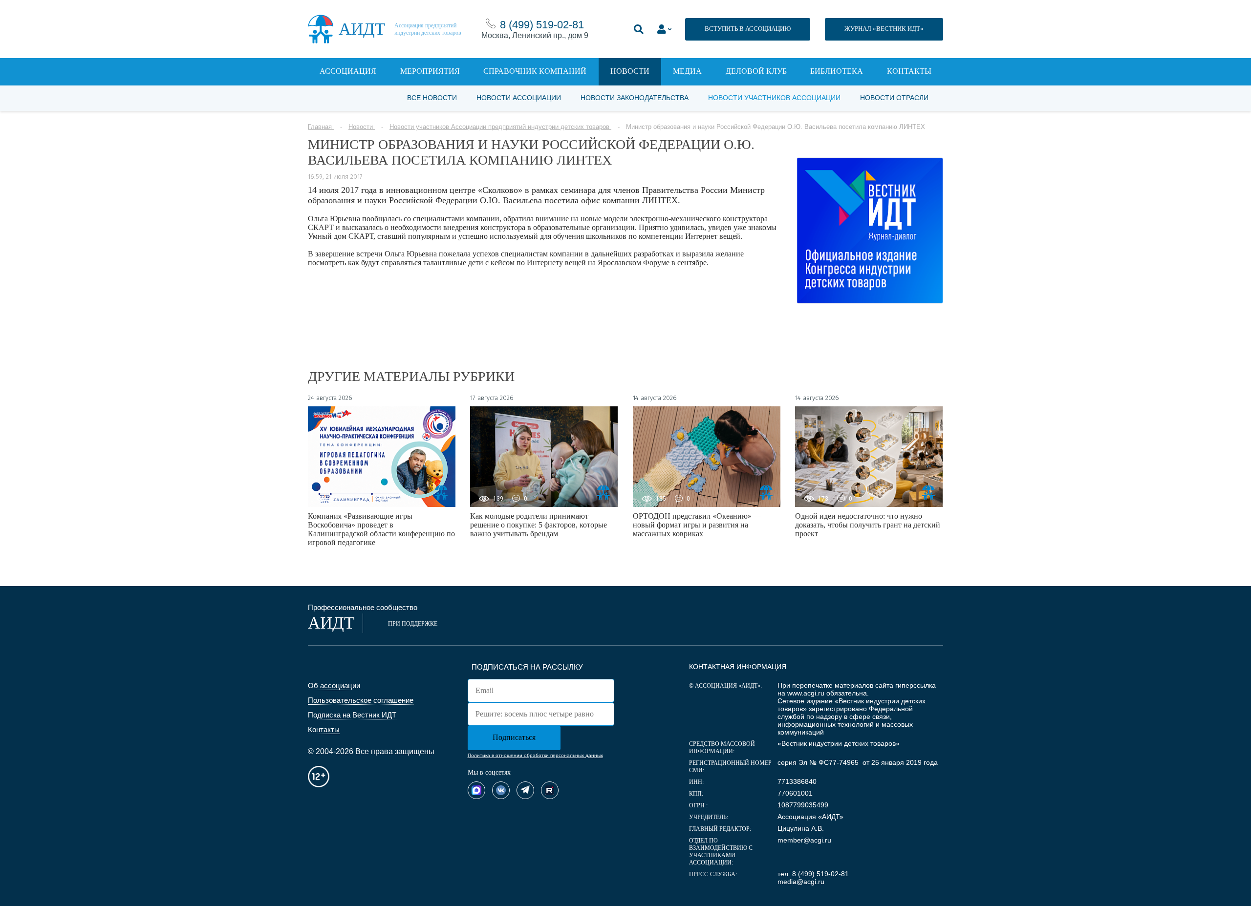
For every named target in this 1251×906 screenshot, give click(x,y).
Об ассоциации (334, 685)
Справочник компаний (534, 71)
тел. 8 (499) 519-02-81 (813, 874)
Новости (629, 71)
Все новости (432, 98)
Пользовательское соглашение (360, 700)
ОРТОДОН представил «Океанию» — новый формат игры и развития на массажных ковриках (697, 525)
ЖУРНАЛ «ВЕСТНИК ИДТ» (884, 28)
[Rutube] (550, 790)
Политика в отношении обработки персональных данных (535, 755)
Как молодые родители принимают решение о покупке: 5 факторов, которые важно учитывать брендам (538, 525)
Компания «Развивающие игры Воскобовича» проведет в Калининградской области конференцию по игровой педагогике (381, 529)
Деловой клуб (756, 71)
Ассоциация (348, 71)
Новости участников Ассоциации (774, 98)
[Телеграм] (525, 790)
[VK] (501, 790)
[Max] (476, 790)
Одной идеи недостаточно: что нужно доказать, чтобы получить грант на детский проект (867, 525)
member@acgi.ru (804, 840)
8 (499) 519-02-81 (542, 25)
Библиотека (836, 71)
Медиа (687, 71)
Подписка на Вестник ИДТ (352, 715)
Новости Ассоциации (518, 98)
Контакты (909, 71)
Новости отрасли (894, 98)
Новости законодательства (635, 98)
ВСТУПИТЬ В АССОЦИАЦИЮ (748, 28)
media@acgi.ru (800, 881)
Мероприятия (430, 71)
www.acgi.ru (805, 693)
